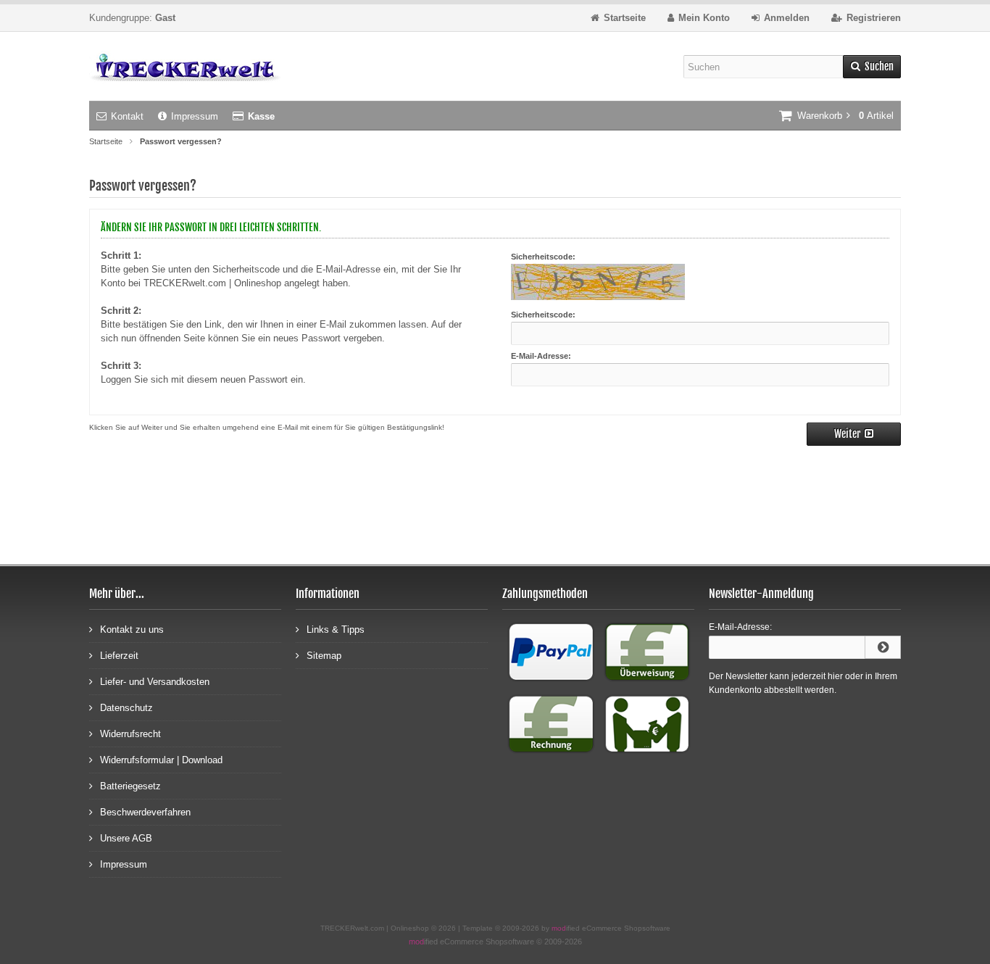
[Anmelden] (882, 647)
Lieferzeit (119, 655)
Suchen (872, 67)
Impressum (194, 116)
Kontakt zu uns (132, 629)
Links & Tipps (336, 629)
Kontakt (127, 116)
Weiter (854, 434)
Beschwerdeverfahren (145, 812)
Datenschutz (126, 707)
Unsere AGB (126, 838)
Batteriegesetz (130, 786)
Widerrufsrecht (130, 733)
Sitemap (324, 655)
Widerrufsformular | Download (161, 760)
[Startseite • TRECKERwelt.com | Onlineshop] (185, 66)
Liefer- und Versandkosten (154, 681)
